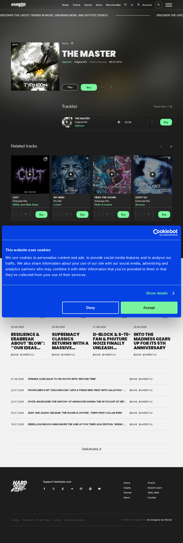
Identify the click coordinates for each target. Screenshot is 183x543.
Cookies (15, 520)
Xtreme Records (98, 62)
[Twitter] (53, 489)
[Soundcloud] (72, 489)
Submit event (155, 487)
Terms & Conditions (74, 520)
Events (88, 4)
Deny (90, 308)
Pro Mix (58, 201)
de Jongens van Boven (159, 519)
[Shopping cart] (132, 4)
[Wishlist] (125, 4)
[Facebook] (44, 489)
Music (65, 4)
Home (127, 482)
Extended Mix (20, 201)
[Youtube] (99, 489)
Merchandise (113, 4)
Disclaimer (27, 520)
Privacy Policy (43, 520)
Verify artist (153, 492)
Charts (76, 4)
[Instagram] (81, 489)
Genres (127, 492)
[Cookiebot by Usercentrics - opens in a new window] (157, 232)
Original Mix (81, 122)
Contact (152, 497)
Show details (157, 293)
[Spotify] (90, 489)
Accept (149, 308)
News (99, 4)
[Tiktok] (62, 489)
